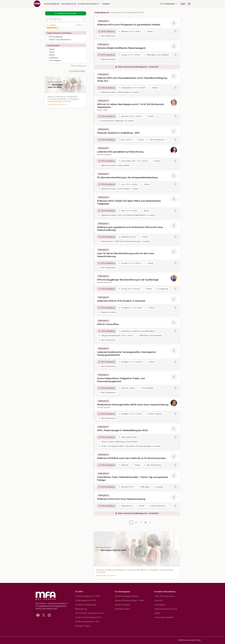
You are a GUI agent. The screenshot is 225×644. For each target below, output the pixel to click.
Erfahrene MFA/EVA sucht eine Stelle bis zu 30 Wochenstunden (131, 458)
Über (164, 596)
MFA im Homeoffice (108, 324)
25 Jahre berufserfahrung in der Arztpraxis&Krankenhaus (127, 177)
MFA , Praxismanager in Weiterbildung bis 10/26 (122, 430)
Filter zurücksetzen (78, 66)
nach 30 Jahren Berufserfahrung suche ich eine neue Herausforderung (125, 255)
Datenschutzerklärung (165, 609)
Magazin (106, 4)
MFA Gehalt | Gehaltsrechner (89, 613)
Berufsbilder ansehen (56, 105)
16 (145, 522)
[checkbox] (47, 37)
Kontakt (158, 600)
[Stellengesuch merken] (175, 31)
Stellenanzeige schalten (127, 596)
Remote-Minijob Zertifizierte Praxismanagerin (121, 48)
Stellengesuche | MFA (85, 600)
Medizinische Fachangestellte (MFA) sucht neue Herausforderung (132, 404)
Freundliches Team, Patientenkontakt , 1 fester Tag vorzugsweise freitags (132, 478)
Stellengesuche (68, 4)
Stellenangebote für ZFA (87, 622)
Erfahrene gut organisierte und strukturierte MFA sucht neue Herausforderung (130, 228)
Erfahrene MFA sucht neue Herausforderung (121, 499)
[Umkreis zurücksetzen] (83, 25)
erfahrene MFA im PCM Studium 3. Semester (121, 301)
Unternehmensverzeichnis (88, 617)
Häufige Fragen (82, 626)
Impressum (160, 605)
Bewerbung (81, 609)
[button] (189, 4)
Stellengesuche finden (67, 13)
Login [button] (182, 4)
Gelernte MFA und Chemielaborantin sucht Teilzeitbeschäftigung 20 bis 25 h (132, 79)
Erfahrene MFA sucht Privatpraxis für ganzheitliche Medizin (128, 24)
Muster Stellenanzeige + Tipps (129, 600)
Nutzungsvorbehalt (164, 617)
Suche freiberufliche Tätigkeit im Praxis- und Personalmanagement (121, 380)
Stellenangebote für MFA (87, 596)
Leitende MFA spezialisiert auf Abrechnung (120, 152)
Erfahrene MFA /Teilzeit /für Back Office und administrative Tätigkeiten (129, 202)
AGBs (157, 613)
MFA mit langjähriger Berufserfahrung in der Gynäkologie (128, 279)
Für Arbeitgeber (167, 4)
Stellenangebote (52, 4)
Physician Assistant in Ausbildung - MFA (118, 133)
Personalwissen (122, 605)
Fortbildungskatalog (85, 605)
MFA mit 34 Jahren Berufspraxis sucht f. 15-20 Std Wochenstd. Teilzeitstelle (130, 106)
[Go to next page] (150, 522)
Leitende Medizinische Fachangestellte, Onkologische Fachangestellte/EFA (126, 353)
